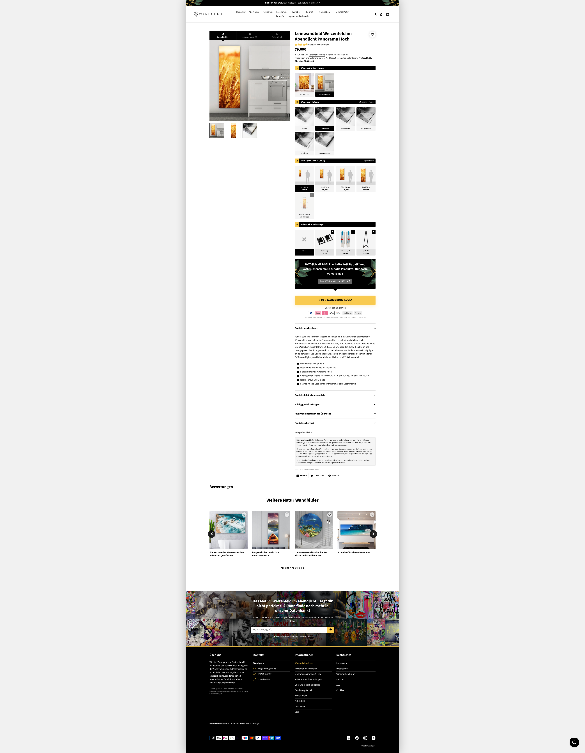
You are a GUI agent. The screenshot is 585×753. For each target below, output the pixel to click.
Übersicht (363, 102)
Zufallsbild (300, 701)
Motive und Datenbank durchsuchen (294, 636)
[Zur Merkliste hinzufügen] (372, 35)
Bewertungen (301, 695)
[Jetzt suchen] (330, 630)
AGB (338, 684)
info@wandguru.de (266, 668)
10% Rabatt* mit (308, 3)
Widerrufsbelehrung (345, 674)
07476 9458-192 (264, 674)
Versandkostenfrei (317, 54)
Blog (297, 712)
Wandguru (371, 746)
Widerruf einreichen (304, 663)
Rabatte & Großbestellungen (308, 679)
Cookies (340, 690)
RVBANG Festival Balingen (250, 723)
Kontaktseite (263, 679)
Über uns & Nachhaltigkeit (307, 684)
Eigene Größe (369, 160)
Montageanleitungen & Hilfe (308, 674)
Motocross (235, 723)
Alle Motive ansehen (292, 568)
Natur (309, 432)
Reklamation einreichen (306, 668)
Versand (340, 679)
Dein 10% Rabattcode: (334, 281)
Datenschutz (342, 668)
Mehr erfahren (228, 682)
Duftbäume (300, 706)
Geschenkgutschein (304, 690)
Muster (371, 102)
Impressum (341, 663)
